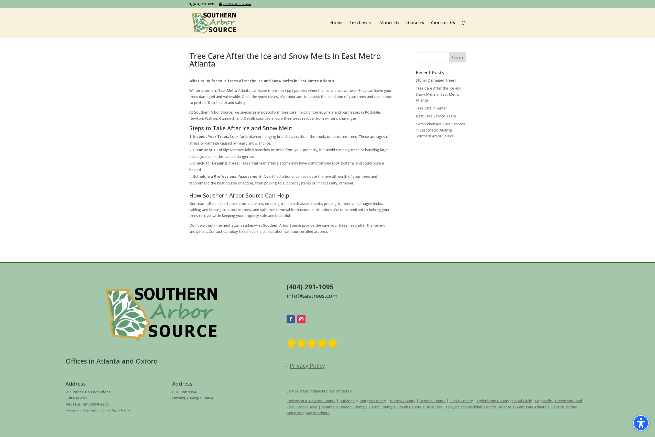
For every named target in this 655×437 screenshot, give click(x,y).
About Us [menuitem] (389, 23)
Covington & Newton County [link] (311, 400)
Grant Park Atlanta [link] (531, 407)
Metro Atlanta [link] (318, 412)
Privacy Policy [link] (307, 365)
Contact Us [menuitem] (443, 23)
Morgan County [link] (372, 400)
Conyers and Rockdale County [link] (471, 407)
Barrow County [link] (402, 400)
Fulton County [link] (380, 407)
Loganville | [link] (545, 400)
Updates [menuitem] (415, 23)
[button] (457, 57)
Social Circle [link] (522, 400)
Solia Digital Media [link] (116, 410)
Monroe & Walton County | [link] (345, 407)
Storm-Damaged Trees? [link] (436, 80)
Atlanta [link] (505, 407)
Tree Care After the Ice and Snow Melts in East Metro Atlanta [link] (438, 94)
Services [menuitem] (359, 23)
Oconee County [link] (432, 400)
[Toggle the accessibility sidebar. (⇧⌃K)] (641, 423)
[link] (214, 22)
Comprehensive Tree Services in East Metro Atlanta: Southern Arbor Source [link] (440, 130)
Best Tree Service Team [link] (436, 116)
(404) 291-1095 (204, 4)
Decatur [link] (557, 407)
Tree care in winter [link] (431, 108)
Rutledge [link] (347, 400)
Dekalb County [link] (409, 407)
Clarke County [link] (461, 400)
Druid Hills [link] (433, 407)
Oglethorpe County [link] (493, 400)
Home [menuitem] (336, 23)
